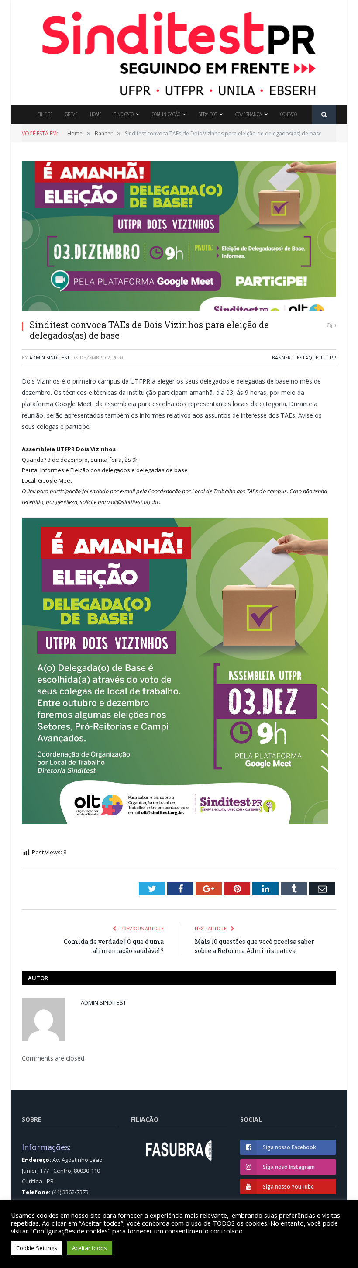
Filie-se (45, 114)
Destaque (305, 357)
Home (95, 114)
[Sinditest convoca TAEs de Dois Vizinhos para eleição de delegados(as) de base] (179, 237)
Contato (288, 114)
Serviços (208, 114)
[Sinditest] (179, 50)
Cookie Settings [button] (36, 1248)
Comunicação (166, 114)
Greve (71, 114)
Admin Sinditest (49, 357)
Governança (248, 114)
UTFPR (328, 357)
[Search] (324, 114)
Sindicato (124, 114)
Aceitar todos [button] (89, 1248)
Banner (281, 357)
